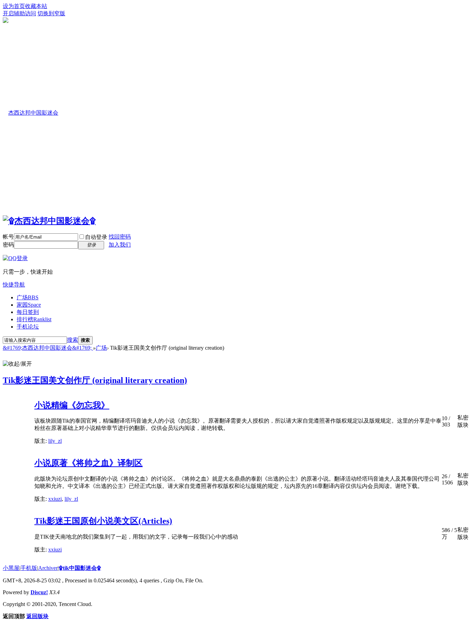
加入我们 (120, 245)
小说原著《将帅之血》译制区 (88, 462)
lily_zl (55, 441)
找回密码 (120, 237)
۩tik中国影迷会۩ (80, 568)
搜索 (72, 340)
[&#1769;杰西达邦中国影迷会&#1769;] (49, 220)
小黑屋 (11, 568)
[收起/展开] (17, 364)
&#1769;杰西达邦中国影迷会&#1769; (48, 348)
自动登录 (96, 237)
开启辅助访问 (19, 13)
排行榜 (34, 319)
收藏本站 (36, 6)
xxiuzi (55, 499)
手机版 (28, 568)
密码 (8, 245)
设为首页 (14, 6)
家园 (29, 305)
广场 (28, 297)
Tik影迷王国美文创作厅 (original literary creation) (95, 380)
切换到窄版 (51, 13)
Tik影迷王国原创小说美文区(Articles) (103, 520)
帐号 (8, 237)
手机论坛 (28, 327)
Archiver (48, 568)
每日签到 (28, 312)
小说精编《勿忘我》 (71, 405)
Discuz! (39, 592)
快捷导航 (14, 285)
